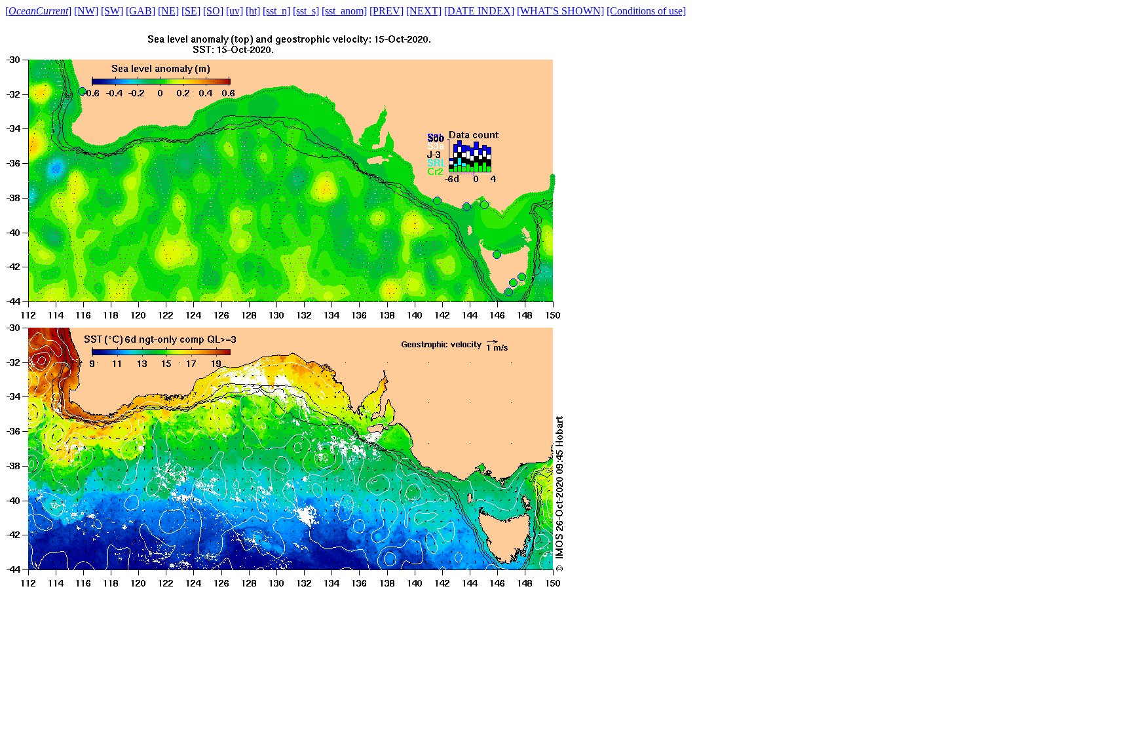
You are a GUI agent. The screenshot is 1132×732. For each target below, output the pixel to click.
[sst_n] (276, 10)
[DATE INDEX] (479, 10)
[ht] (253, 10)
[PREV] (386, 10)
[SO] (213, 10)
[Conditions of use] (646, 10)
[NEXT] (424, 10)
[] (38, 10)
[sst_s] (306, 10)
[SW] (112, 10)
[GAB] (140, 10)
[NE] (168, 10)
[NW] (86, 10)
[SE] (190, 10)
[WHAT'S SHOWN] (560, 10)
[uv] (234, 10)
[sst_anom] (344, 10)
